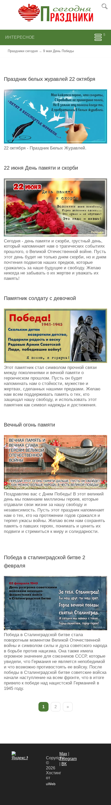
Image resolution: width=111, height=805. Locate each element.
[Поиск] (104, 6)
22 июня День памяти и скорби (41, 168)
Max (63, 754)
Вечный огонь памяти (29, 425)
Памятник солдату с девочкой (40, 298)
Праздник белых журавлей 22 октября (49, 79)
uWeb (49, 784)
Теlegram (68, 758)
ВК (64, 764)
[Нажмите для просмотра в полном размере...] (55, 116)
